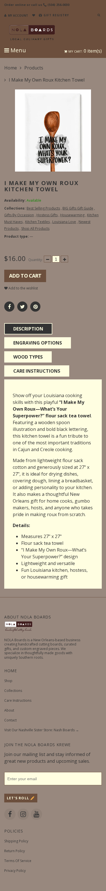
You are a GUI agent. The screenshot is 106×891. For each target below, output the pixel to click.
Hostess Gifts (47, 215)
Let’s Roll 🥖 (21, 798)
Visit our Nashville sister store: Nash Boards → (41, 730)
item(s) (85, 51)
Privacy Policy (15, 870)
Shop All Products (35, 228)
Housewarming (72, 215)
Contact (10, 720)
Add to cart (25, 275)
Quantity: (35, 259)
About (9, 710)
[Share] (9, 307)
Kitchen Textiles (37, 221)
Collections (13, 690)
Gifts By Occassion (19, 215)
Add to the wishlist (23, 288)
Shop (8, 680)
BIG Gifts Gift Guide (77, 208)
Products (33, 68)
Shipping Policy (16, 841)
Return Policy (14, 851)
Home (10, 68)
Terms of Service (17, 860)
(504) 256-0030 (58, 5)
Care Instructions (17, 700)
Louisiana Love (64, 221)
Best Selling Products (43, 208)
